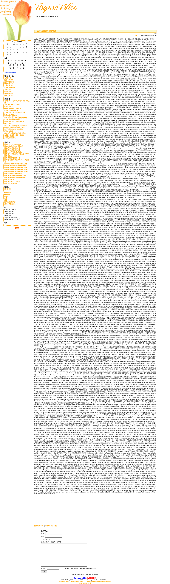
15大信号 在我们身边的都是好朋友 (15, 133)
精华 (55, 526)
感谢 (5, 200)
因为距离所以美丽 (9, 202)
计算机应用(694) (9, 87)
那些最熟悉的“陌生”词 (11, 110)
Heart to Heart (9, 114)
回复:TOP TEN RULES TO (12, 144)
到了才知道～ (8, 106)
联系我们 (82, 574)
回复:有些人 (8, 156)
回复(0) (47, 526)
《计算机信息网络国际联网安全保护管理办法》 (98, 581)
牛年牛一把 (7, 192)
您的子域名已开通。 (10, 204)
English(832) (8, 84)
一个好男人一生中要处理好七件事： (15, 112)
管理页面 (44, 16)
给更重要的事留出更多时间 (12, 108)
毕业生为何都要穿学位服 (12, 120)
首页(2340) (7, 78)
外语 (155, 33)
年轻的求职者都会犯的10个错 (13, 129)
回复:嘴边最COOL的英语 (12, 181)
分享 (5, 198)
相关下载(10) (8, 95)
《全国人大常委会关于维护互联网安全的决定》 (71, 581)
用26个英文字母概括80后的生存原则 (15, 125)
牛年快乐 (7, 194)
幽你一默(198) (8, 80)
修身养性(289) (8, 93)
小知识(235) (8, 91)
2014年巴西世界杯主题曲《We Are (15, 127)
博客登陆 (95, 574)
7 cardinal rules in (10, 139)
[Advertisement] (48, 508)
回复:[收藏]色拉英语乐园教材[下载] (15, 166)
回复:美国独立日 (9, 179)
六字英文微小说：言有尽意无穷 (14, 122)
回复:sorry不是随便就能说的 (13, 152)
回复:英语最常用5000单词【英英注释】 (16, 164)
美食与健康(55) (9, 82)
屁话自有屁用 (8, 131)
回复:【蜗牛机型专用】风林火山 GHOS (16, 154)
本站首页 (37, 16)
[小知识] (37, 31)
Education (7, 123)
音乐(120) (7, 89)
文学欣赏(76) (8, 85)
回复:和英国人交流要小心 (12, 158)
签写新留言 (7, 189)
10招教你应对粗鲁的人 (11, 116)
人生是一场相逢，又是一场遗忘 (14, 135)
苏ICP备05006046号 (85, 583)
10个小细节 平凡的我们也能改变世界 (15, 118)
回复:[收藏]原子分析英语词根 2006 (15, 175)
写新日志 (51, 16)
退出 (56, 16)
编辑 (52, 526)
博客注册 (88, 574)
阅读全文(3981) (39, 526)
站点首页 (75, 574)
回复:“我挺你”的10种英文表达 (13, 146)
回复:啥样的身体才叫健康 (12, 148)
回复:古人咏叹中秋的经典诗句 (13, 173)
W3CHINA (91, 578)
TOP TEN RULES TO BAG (12, 104)
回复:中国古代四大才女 (11, 183)
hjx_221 (137, 35)
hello (6, 196)
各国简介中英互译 (9, 137)
